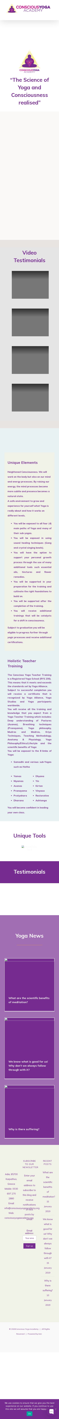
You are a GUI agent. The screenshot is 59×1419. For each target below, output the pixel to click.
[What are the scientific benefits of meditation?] (29, 975)
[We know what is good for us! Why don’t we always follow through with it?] (29, 1036)
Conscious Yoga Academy (26, 1329)
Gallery (20, 129)
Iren (40, 1334)
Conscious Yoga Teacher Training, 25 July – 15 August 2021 (39, 129)
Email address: (29, 1231)
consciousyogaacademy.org (19, 1217)
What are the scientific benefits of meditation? (25, 974)
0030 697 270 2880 (12, 1193)
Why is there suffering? (25, 1104)
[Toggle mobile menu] (53, 15)
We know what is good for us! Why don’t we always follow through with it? (25, 1036)
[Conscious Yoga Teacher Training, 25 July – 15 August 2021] (43, 129)
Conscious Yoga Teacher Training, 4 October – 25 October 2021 (11, 188)
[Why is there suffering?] (29, 1104)
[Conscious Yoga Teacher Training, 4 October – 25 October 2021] (16, 188)
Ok (29, 1413)
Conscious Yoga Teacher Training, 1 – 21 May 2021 (11, 129)
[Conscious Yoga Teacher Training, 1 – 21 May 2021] (16, 129)
